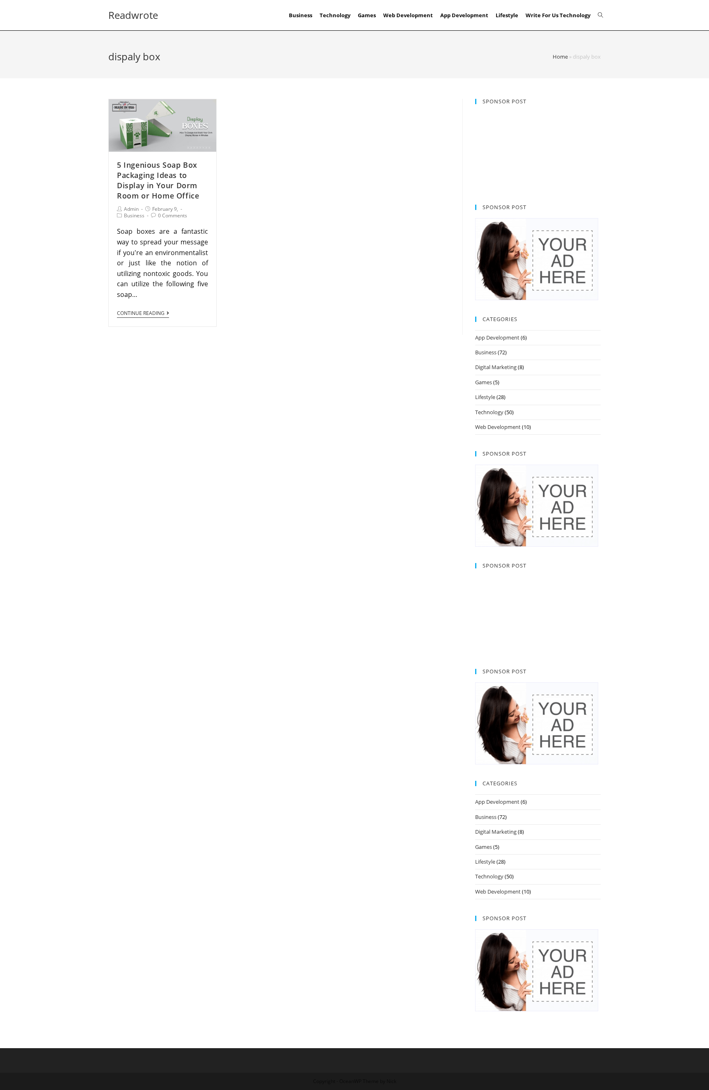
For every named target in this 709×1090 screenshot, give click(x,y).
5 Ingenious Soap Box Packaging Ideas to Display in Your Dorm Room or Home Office (158, 180)
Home (560, 56)
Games (483, 382)
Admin (131, 208)
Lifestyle (485, 397)
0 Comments (172, 215)
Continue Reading (141, 313)
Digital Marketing (496, 367)
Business (134, 215)
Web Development (498, 427)
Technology (489, 412)
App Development (497, 337)
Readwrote (133, 15)
